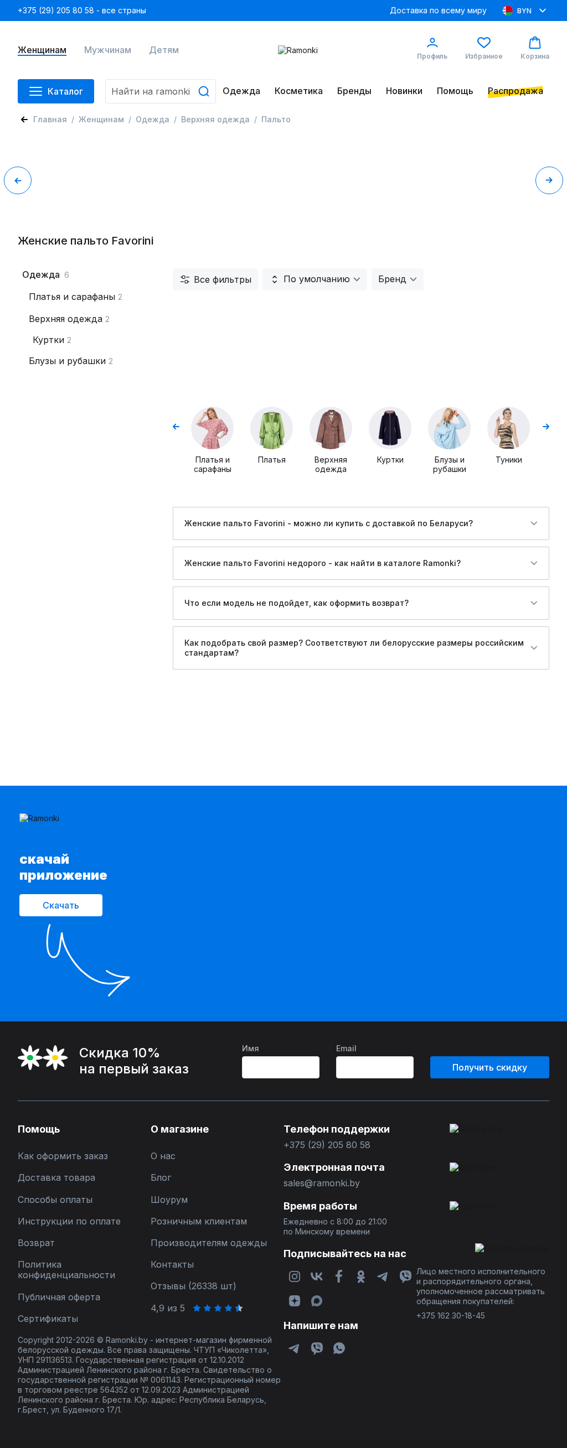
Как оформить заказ (63, 1156)
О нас (163, 1156)
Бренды (354, 91)
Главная (50, 119)
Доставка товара (56, 1177)
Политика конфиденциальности (66, 1269)
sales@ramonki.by (322, 1183)
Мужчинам (107, 50)
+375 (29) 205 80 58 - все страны (82, 10)
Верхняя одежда (215, 119)
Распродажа (515, 91)
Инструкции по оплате (69, 1221)
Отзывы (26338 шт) (193, 1286)
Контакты (172, 1264)
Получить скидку (489, 1067)
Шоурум (169, 1200)
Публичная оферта (59, 1297)
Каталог (65, 91)
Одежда (241, 91)
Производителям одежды (209, 1243)
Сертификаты (48, 1319)
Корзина (534, 56)
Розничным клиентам (199, 1221)
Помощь (455, 91)
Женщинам (42, 50)
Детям (164, 50)
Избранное (484, 56)
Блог (161, 1177)
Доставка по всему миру (438, 10)
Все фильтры (222, 279)
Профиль (432, 56)
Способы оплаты (55, 1200)
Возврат (36, 1243)
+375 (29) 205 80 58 (327, 1145)
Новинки (404, 91)
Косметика (299, 91)
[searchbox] (160, 91)
